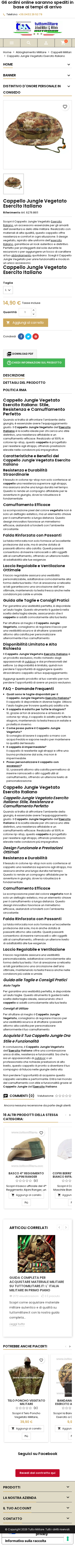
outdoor (30, 662)
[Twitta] (28, 336)
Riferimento (11, 212)
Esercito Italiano (56, 654)
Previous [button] (59, 1227)
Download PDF (20, 354)
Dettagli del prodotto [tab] (24, 382)
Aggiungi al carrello (25, 322)
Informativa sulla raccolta (25, 1541)
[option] (37, 1284)
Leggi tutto (17, 1324)
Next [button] (65, 1227)
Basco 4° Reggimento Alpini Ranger (26, 1175)
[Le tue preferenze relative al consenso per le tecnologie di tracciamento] (68, 1539)
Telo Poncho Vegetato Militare (26, 1402)
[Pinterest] (35, 336)
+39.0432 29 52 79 (30, 14)
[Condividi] (21, 336)
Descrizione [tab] (14, 375)
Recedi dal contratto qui (37, 1473)
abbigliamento (21, 255)
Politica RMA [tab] (14, 390)
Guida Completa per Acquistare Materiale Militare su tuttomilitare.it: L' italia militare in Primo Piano (36, 1284)
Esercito (65, 819)
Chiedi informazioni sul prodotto (34, 362)
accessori (13, 766)
